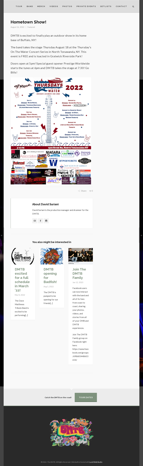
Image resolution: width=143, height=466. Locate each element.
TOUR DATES (86, 397)
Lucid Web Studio (95, 462)
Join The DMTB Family (79, 273)
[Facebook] (40, 220)
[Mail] (34, 220)
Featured (31, 27)
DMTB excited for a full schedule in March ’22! (22, 279)
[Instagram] (46, 220)
